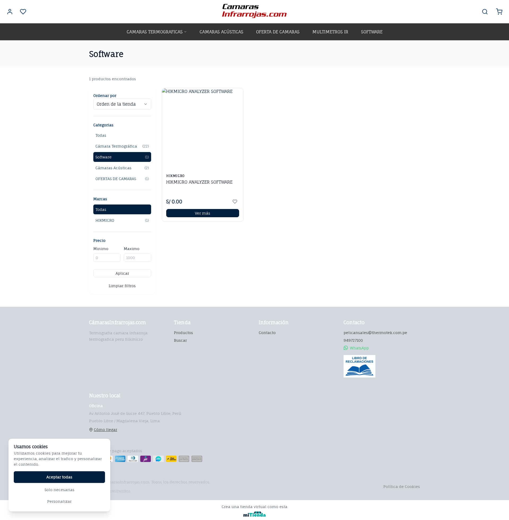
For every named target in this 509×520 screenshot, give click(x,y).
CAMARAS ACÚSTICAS (221, 31)
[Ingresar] (9, 11)
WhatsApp (359, 348)
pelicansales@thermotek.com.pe (375, 332)
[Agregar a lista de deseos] (235, 201)
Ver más (202, 213)
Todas (100, 135)
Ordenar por (104, 95)
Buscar (180, 340)
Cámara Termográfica (122, 146)
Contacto (267, 332)
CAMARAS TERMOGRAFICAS (155, 31)
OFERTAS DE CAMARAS (122, 178)
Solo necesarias (59, 489)
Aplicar (122, 273)
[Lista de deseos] (23, 11)
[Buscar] (484, 11)
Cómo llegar (105, 429)
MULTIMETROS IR (330, 31)
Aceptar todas (59, 477)
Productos (183, 332)
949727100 (353, 340)
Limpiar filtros (122, 285)
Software (122, 157)
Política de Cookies (401, 486)
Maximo (131, 248)
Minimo (100, 248)
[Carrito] (499, 11)
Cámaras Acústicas (122, 168)
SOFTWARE (372, 31)
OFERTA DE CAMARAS (278, 31)
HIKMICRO (122, 220)
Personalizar (59, 501)
